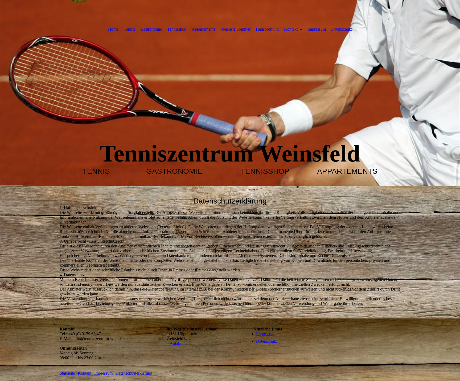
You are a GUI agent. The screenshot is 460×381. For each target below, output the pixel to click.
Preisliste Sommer (235, 29)
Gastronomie (151, 29)
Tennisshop (176, 29)
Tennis (129, 29)
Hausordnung (267, 29)
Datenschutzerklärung (134, 373)
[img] (230, 93)
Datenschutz (341, 29)
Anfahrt (176, 343)
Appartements (203, 29)
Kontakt (291, 29)
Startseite (67, 373)
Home (113, 29)
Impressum (316, 29)
